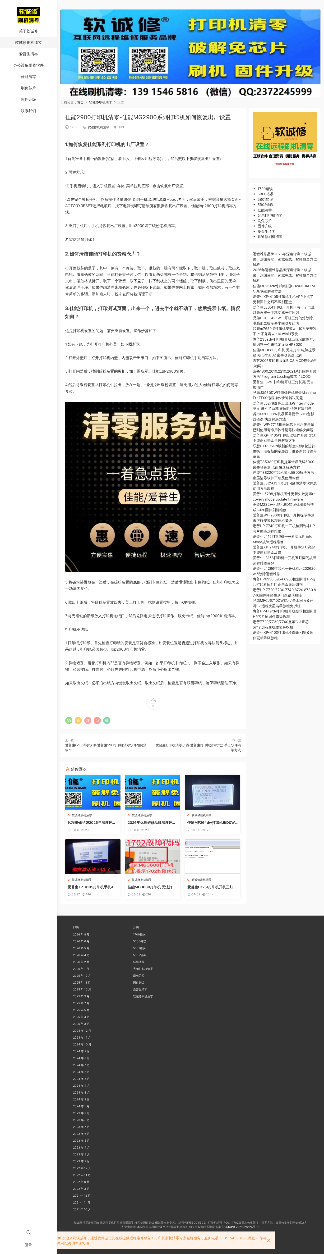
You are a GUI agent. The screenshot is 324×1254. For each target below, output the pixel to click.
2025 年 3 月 (81, 1024)
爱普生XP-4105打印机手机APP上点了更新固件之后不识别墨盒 (92, 887)
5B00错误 (265, 194)
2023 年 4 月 (81, 1147)
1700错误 (265, 189)
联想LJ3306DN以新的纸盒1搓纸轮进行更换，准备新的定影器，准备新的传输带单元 (285, 451)
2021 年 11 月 (81, 1202)
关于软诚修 (28, 31)
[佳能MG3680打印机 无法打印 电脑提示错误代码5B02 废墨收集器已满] (153, 856)
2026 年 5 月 (81, 948)
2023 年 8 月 (81, 1120)
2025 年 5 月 (81, 1010)
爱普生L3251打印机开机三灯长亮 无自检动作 (212, 887)
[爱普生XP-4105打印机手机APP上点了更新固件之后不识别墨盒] (92, 856)
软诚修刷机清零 (28, 42)
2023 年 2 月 (81, 1161)
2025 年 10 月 (82, 989)
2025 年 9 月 (81, 996)
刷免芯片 (28, 88)
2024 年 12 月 (82, 1030)
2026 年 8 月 (81, 934)
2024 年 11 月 (82, 1037)
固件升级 (28, 99)
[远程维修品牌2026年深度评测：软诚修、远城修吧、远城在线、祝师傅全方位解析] (92, 792)
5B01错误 (265, 199)
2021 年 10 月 (82, 1209)
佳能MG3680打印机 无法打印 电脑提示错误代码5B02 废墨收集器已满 (152, 887)
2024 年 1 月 (81, 1106)
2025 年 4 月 (81, 1017)
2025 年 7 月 (81, 1003)
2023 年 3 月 (81, 1154)
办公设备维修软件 (28, 65)
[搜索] (28, 1232)
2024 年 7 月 (81, 1065)
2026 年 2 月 (81, 962)
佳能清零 (28, 76)
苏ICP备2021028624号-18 (242, 1227)
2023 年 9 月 (81, 1113)
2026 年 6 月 (81, 941)
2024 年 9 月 (81, 1051)
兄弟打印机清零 (270, 215)
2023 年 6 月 (81, 1133)
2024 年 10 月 (82, 1044)
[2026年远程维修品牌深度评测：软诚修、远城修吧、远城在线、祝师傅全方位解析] (153, 792)
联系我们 (28, 110)
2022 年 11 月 (82, 1175)
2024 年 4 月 (81, 1085)
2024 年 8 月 (81, 1058)
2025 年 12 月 (82, 975)
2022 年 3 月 (81, 1188)
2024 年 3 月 (81, 1092)
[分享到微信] (68, 720)
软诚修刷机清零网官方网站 (28, 15)
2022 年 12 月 (82, 1168)
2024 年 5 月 (81, 1079)
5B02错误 (265, 204)
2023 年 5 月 (81, 1140)
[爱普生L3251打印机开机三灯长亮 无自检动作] (212, 856)
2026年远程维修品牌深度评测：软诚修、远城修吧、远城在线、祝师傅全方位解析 (152, 822)
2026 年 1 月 (81, 969)
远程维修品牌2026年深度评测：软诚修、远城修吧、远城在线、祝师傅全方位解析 (92, 822)
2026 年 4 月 (81, 955)
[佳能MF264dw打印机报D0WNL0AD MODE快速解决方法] (212, 792)
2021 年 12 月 (82, 1195)
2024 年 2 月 (81, 1099)
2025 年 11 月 (82, 982)
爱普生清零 (28, 53)
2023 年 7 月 (81, 1127)
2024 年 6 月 (81, 1072)
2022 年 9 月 (81, 1182)
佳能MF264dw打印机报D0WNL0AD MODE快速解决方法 (212, 822)
